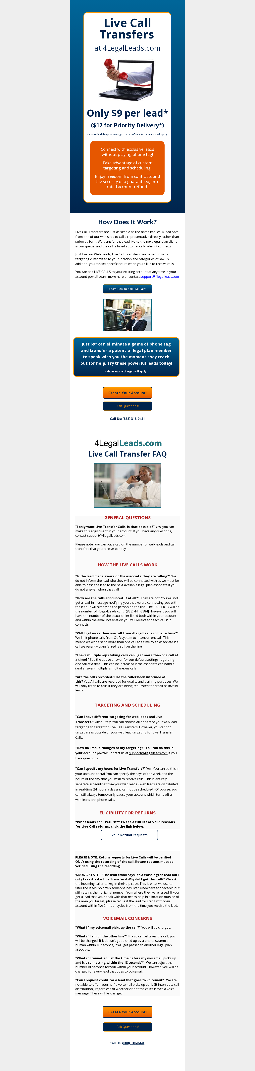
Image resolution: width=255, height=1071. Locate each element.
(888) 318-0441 (133, 1043)
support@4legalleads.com (159, 276)
